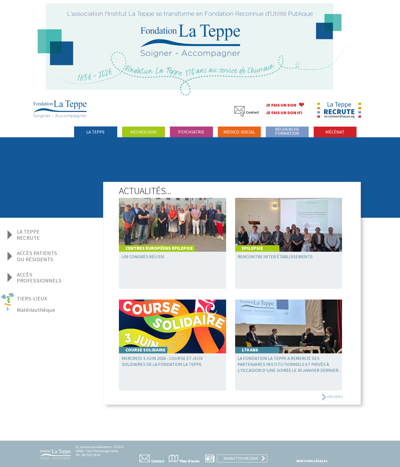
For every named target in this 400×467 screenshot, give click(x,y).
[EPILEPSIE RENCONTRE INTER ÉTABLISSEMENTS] (288, 283)
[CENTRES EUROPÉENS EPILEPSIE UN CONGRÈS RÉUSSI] (177, 283)
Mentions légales (311, 461)
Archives (334, 396)
